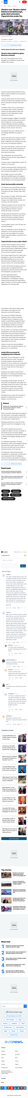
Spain (20, 1019)
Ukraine (14, 6)
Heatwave (14, 1023)
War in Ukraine (16, 494)
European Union (14, 1035)
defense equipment (8, 498)
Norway (5, 1023)
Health (3, 1061)
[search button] (25, 1006)
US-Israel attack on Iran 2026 (14, 1016)
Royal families (20, 1027)
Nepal (5, 1031)
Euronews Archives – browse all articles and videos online (7, 1072)
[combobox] (14, 1006)
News (5, 6)
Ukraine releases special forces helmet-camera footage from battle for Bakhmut (11, 472)
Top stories (6, 870)
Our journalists (18, 1067)
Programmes (4, 1067)
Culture (3, 1064)
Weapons (5, 491)
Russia (13, 1031)
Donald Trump (8, 1027)
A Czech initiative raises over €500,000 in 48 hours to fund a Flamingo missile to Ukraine (11, 484)
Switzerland (16, 491)
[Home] (1, 6)
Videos (17, 1064)
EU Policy (17, 1054)
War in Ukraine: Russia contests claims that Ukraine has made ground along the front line (12, 478)
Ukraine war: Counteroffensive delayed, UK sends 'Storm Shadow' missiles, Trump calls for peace (13, 408)
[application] (14, 27)
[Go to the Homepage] (5, 2)
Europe (3, 1051)
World (9, 6)
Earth (2, 1057)
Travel (16, 1061)
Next (16, 1057)
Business (3, 1054)
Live (24, 2)
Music (23, 1023)
